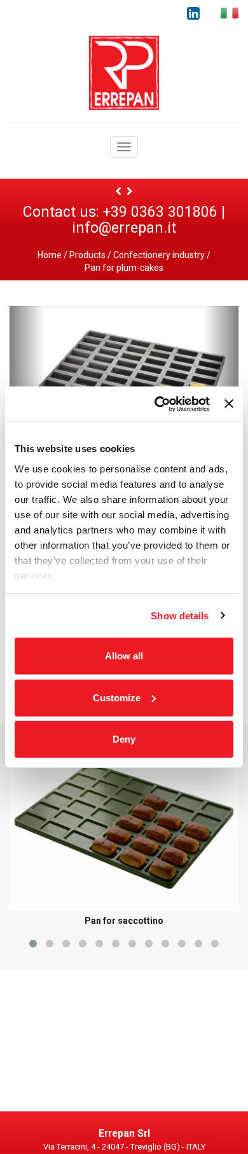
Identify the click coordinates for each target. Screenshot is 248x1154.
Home (50, 255)
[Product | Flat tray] (130, 191)
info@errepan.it (124, 228)
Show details (180, 615)
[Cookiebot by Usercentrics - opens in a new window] (158, 403)
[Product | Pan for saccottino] (118, 191)
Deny (124, 739)
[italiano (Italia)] (229, 13)
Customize (117, 697)
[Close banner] (228, 403)
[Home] (124, 72)
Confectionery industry (159, 255)
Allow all (124, 655)
